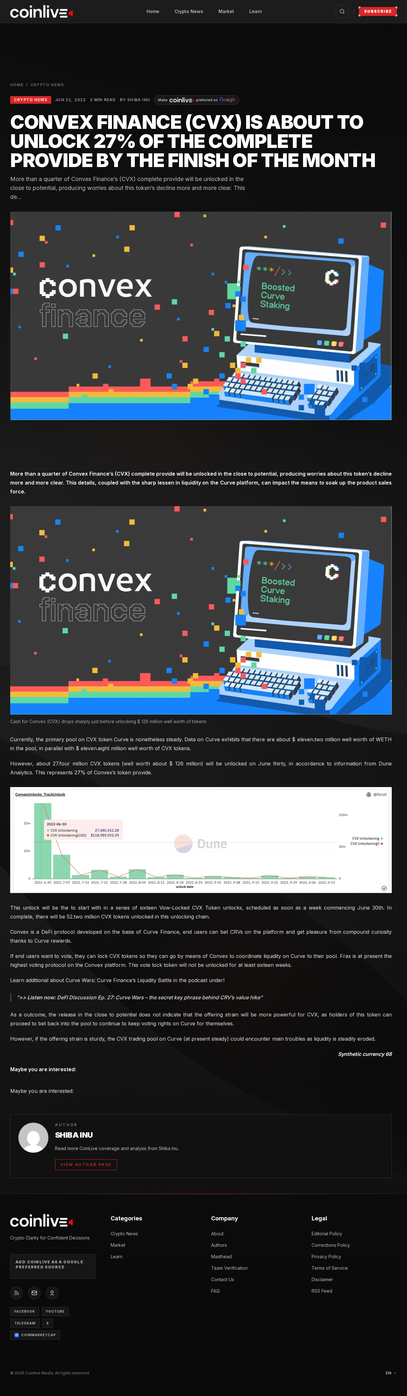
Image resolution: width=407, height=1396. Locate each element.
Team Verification (229, 1268)
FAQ (215, 1291)
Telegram (25, 1323)
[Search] (342, 11)
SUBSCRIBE (378, 11)
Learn (255, 11)
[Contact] (34, 1293)
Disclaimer (322, 1279)
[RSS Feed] (16, 1293)
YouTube (55, 1311)
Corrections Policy (331, 1245)
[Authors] (52, 1293)
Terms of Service (330, 1268)
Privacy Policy (326, 1256)
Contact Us (222, 1279)
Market (226, 11)
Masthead (221, 1256)
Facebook (24, 1311)
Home (153, 11)
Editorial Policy (327, 1233)
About (217, 1233)
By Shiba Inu (135, 99)
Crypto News (189, 11)
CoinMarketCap (38, 1335)
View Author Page (86, 1164)
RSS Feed (322, 1291)
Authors (219, 1245)
